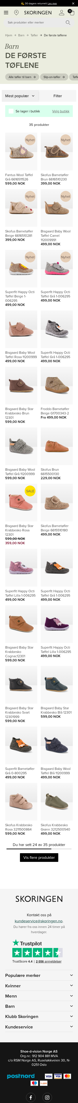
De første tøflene (55, 35)
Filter (58, 95)
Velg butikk (60, 111)
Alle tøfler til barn (20, 77)
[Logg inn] (61, 12)
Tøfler (34, 35)
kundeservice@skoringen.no (38, 921)
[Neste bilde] (29, 152)
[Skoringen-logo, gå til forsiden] (37, 12)
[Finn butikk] (16, 12)
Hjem (8, 35)
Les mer (52, 3)
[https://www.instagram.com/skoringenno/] (47, 1097)
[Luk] (73, 3)
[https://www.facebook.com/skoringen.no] (31, 1097)
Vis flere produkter (39, 857)
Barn (21, 35)
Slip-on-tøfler (52, 77)
